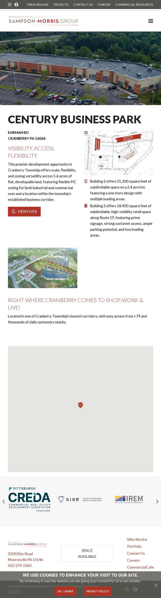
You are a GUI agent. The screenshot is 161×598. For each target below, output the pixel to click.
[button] (150, 21)
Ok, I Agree (65, 591)
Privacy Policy (98, 591)
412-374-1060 (19, 565)
